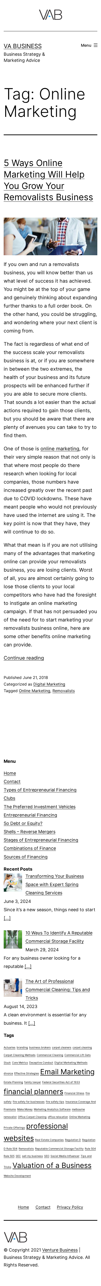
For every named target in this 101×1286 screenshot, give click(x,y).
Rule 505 (9, 1156)
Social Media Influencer (64, 1156)
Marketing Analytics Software (52, 1109)
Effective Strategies (26, 1073)
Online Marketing (34, 690)
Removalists (63, 690)
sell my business (32, 1156)
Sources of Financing (26, 856)
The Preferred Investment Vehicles (40, 806)
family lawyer (32, 1082)
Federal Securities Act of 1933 (61, 1082)
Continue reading (24, 658)
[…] (7, 917)
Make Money (25, 1109)
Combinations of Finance (30, 848)
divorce (8, 1073)
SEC (18, 1156)
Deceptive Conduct (41, 1062)
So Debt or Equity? (23, 823)
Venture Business (60, 1250)
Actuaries (9, 1047)
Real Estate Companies (49, 1140)
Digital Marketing (49, 684)
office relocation (58, 1117)
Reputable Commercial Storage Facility (59, 1148)
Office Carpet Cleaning (32, 1117)
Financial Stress (74, 1093)
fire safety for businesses (29, 1101)
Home (10, 773)
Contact (12, 781)
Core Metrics (20, 1062)
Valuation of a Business (52, 1165)
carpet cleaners (61, 1047)
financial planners (33, 1091)
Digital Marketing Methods (71, 1062)
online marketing (59, 449)
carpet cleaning (82, 1047)
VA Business (23, 46)
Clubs (9, 798)
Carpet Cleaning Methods (20, 1055)
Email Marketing (67, 1071)
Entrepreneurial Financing (30, 815)
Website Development (17, 1175)
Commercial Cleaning (50, 1055)
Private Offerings (14, 1127)
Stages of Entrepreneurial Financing (41, 840)
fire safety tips (55, 1101)
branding (22, 1047)
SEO (46, 1156)
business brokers (40, 1047)
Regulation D (73, 1140)
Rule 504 (90, 1148)
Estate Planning (13, 1082)
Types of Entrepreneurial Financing (40, 789)
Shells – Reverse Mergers (29, 831)
